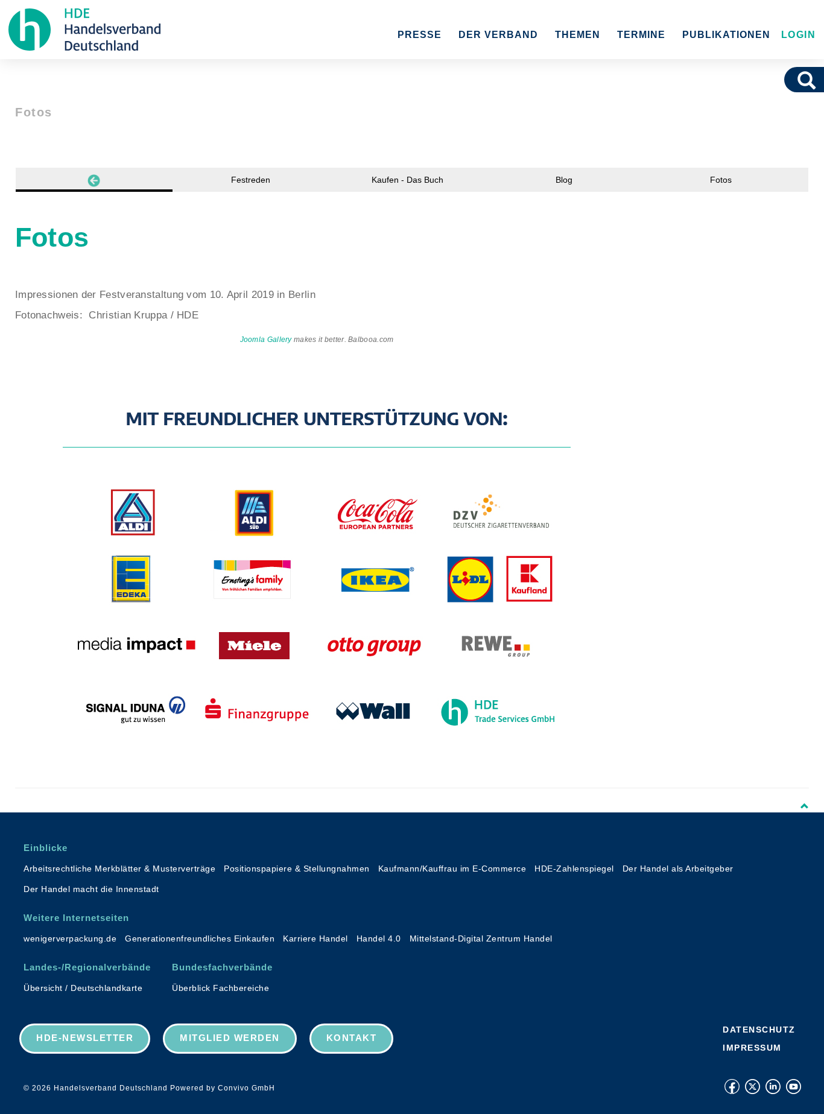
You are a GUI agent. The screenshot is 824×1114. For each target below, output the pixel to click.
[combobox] (789, 79)
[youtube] (793, 1086)
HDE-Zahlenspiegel (574, 868)
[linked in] (773, 1086)
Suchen (810, 79)
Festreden (250, 180)
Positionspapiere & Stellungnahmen (297, 868)
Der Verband (498, 35)
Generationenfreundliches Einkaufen (199, 938)
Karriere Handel (315, 938)
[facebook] (732, 1086)
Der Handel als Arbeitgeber (678, 868)
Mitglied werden (230, 1038)
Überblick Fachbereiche (220, 988)
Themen (577, 35)
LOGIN (797, 35)
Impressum (752, 1047)
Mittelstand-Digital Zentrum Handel (481, 938)
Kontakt (351, 1038)
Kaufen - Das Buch (407, 180)
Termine (641, 35)
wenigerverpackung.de (70, 938)
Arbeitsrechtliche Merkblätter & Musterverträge (119, 868)
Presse (420, 35)
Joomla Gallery (266, 339)
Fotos (721, 180)
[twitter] (752, 1086)
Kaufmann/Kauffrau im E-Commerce (452, 868)
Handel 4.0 (379, 938)
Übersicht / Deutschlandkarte (83, 988)
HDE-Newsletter (84, 1038)
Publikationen (726, 35)
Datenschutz (759, 1029)
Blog (564, 180)
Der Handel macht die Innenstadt (91, 889)
